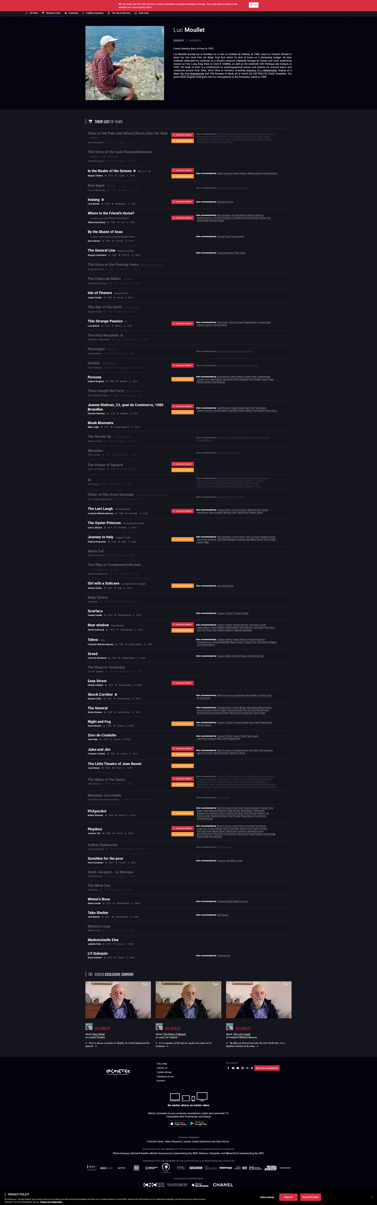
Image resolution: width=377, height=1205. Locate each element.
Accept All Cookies (311, 1197)
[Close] (372, 1197)
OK (255, 5)
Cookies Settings (267, 1197)
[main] (188, 1197)
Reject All (288, 1197)
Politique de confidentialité (51, 1202)
